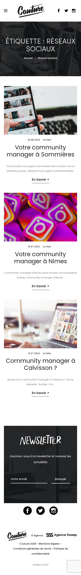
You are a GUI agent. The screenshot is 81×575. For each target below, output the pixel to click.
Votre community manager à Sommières (41, 151)
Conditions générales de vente (32, 548)
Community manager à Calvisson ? (40, 364)
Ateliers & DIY (41, 564)
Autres (47, 139)
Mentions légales (49, 543)
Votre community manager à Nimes (40, 257)
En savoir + (40, 179)
